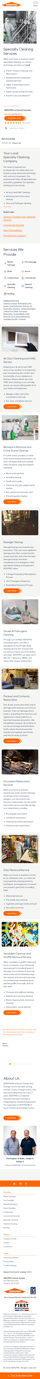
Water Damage (9, 1196)
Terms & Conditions (10, 1258)
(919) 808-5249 (14, 118)
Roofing (6, 1228)
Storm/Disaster (9, 1208)
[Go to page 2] (12, 1064)
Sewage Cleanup (10, 303)
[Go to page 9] (30, 1064)
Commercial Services (13, 225)
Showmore (7, 207)
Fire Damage (8, 1200)
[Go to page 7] (25, 1064)
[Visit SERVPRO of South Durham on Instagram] (20, 1183)
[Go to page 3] (15, 1064)
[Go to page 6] (22, 1064)
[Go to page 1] (10, 1064)
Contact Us (7, 1247)
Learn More (11, 407)
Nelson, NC (17, 143)
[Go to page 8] (27, 1064)
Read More (11, 1118)
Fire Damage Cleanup (14, 235)
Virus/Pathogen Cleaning (19, 306)
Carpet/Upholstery (28, 309)
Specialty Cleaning (10, 1220)
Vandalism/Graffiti (10, 319)
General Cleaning (10, 1224)
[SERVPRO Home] (11, 4)
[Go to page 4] (17, 1064)
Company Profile (9, 1239)
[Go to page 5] (20, 1064)
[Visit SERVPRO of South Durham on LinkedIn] (14, 1184)
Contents (22, 319)
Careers (6, 1243)
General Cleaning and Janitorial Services (19, 218)
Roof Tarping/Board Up (20, 316)
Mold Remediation (12, 230)
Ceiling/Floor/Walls (10, 311)
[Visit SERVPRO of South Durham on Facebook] (26, 1183)
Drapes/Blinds (19, 314)
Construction (8, 1212)
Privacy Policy (8, 1261)
